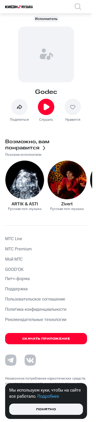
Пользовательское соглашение (35, 299)
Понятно (46, 409)
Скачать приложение (46, 339)
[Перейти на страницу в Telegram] (10, 360)
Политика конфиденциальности (35, 309)
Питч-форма (17, 279)
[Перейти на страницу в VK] (30, 360)
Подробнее (48, 396)
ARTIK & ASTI (25, 204)
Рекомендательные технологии (35, 320)
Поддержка (16, 289)
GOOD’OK (14, 269)
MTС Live (13, 239)
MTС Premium (18, 249)
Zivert (67, 204)
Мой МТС (14, 259)
